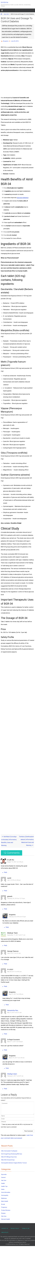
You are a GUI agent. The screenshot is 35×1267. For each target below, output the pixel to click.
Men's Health (4, 1200)
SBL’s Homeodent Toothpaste (9, 1150)
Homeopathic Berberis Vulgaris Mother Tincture (14, 1162)
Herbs (2, 1189)
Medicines (4, 1197)
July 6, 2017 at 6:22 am (14, 953)
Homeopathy (4, 1194)
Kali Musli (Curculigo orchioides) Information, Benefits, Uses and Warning (9, 840)
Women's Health (5, 1218)
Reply (5, 872)
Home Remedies (5, 1192)
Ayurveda (6, 14)
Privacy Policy (15, 1228)
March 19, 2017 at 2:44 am (16, 1057)
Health (3, 1183)
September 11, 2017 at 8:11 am (16, 934)
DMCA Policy (4, 1231)
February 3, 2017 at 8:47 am (15, 1075)
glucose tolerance (22, 197)
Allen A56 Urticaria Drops (8, 1159)
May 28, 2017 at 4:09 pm (14, 971)
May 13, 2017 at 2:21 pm (14, 1012)
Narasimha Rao (12, 1010)
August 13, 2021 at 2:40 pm (15, 861)
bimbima (4, 2)
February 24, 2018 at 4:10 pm (17, 916)
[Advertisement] (14, 83)
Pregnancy (4, 1206)
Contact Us (4, 1228)
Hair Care (3, 1180)
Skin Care (3, 1215)
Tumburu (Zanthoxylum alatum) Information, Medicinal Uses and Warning (26, 840)
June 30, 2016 (15, 41)
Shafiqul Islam (12, 1073)
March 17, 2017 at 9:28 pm (15, 1041)
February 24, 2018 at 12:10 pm (16, 898)
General (3, 1177)
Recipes (3, 1212)
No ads (3, 1203)
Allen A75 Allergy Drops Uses (9, 1156)
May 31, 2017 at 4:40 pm (16, 994)
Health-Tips (4, 1186)
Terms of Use (25, 1228)
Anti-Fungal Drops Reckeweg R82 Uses (11, 1153)
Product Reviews (5, 1209)
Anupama (5, 41)
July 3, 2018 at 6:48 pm (14, 879)
